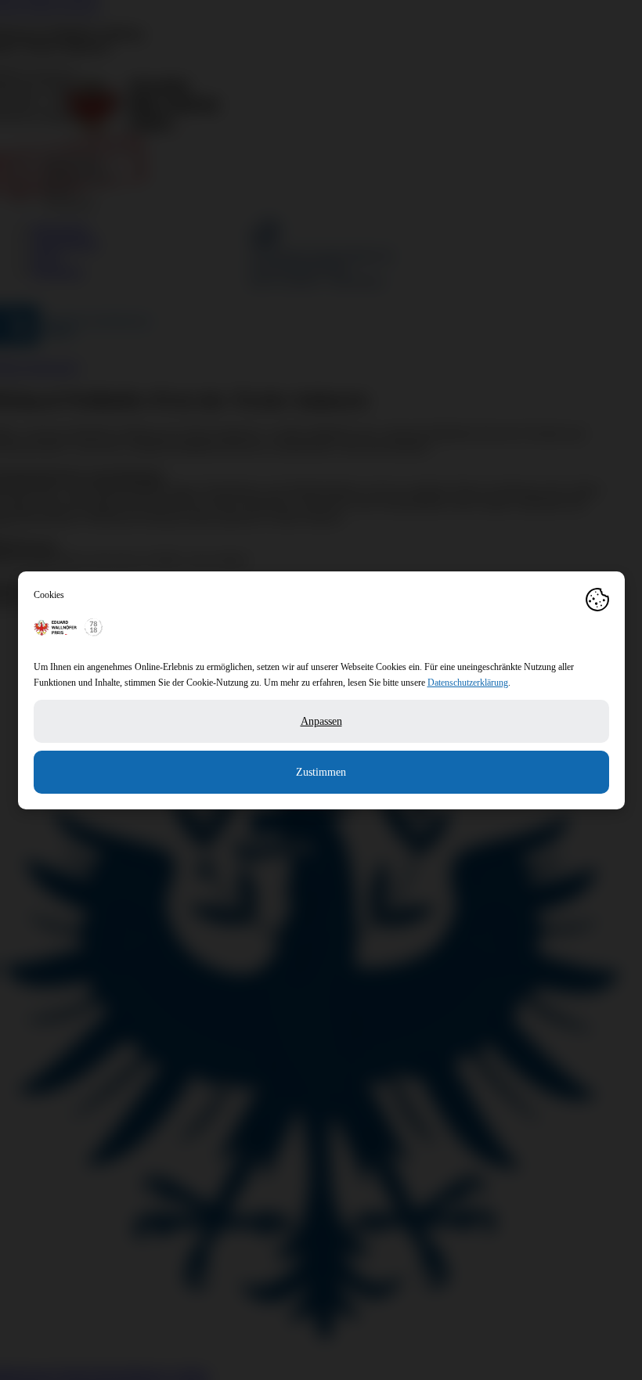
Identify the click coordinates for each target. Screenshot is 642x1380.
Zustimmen (321, 772)
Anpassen (321, 721)
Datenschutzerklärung (467, 682)
